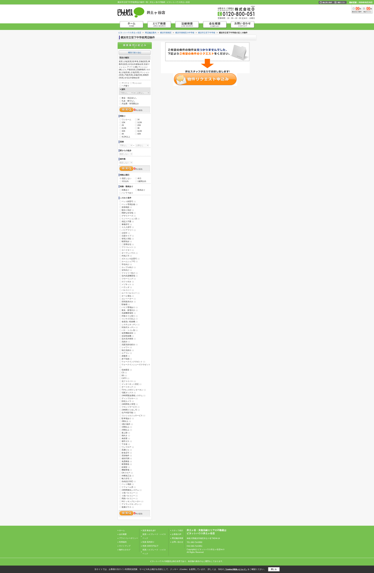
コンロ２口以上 (129, 319)
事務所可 (127, 224)
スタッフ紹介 (177, 530)
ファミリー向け (129, 273)
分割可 (126, 233)
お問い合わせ (177, 542)
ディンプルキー (129, 398)
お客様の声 (176, 534)
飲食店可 (127, 453)
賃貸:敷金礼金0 (148, 530)
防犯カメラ (128, 401)
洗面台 (126, 342)
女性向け (127, 270)
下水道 (126, 444)
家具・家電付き (129, 310)
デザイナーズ (129, 216)
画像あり (125, 190)
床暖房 (126, 356)
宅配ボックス (129, 392)
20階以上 (127, 430)
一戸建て (125, 86)
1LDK (139, 122)
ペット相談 (128, 484)
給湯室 (126, 467)
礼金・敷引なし (128, 101)
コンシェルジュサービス (133, 415)
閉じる (274, 569)
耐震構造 (127, 464)
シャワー (127, 347)
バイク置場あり (129, 307)
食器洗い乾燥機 (129, 322)
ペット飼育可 (129, 201)
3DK (123, 131)
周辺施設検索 (177, 538)
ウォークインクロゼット (133, 362)
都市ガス (127, 441)
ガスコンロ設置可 (130, 259)
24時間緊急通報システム (133, 395)
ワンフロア (128, 447)
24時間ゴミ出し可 (131, 410)
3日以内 (125, 181)
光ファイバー (129, 381)
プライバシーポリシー (128, 538)
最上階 (126, 433)
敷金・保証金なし (129, 98)
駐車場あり (128, 418)
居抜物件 (127, 455)
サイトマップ (124, 546)
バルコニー (128, 290)
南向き (126, 435)
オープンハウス (129, 253)
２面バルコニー (129, 493)
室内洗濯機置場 (129, 276)
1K (138, 119)
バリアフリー (129, 230)
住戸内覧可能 (129, 412)
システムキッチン (130, 324)
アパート (125, 83)
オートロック (129, 387)
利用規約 (123, 542)
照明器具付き (129, 302)
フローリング (129, 279)
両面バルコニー (129, 498)
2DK (139, 125)
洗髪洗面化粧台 (129, 344)
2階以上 (126, 421)
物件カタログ (124, 550)
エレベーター (129, 299)
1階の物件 (127, 424)
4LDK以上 (126, 137)
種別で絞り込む (134, 52)
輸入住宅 (127, 478)
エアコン (127, 353)
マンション (137, 83)
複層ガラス (128, 507)
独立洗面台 (128, 350)
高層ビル (127, 450)
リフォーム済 (129, 487)
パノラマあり (127, 193)
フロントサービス (130, 407)
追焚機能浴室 (129, 333)
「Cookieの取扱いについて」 (235, 569)
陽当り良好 (128, 210)
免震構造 (127, 461)
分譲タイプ (128, 236)
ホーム (122, 530)
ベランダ (127, 287)
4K (123, 134)
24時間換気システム (131, 490)
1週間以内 (141, 181)
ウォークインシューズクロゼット (135, 365)
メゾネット (128, 284)
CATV (125, 378)
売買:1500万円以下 (150, 546)
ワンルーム (126, 119)
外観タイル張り (129, 316)
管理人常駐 (128, 239)
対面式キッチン (129, 327)
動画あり (141, 190)
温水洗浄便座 (129, 339)
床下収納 (127, 359)
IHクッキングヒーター (132, 501)
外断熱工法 (128, 476)
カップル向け (129, 267)
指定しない (126, 178)
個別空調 (127, 458)
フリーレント (129, 247)
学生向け (127, 264)
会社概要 (123, 534)
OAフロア (127, 473)
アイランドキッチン (131, 504)
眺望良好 (127, 241)
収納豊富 (127, 370)
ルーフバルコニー (130, 293)
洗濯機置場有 (129, 313)
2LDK (124, 128)
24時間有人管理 (130, 404)
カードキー (128, 250)
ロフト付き (128, 282)
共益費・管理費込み (130, 104)
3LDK (139, 131)
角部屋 (126, 438)
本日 (139, 178)
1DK (123, 122)
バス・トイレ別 (129, 330)
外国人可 (127, 256)
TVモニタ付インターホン (134, 390)
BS (124, 375)
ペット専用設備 (129, 204)
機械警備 (127, 470)
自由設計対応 (129, 481)
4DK (139, 134)
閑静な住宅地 (129, 213)
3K (138, 128)
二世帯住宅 (128, 244)
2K (123, 125)
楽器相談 (127, 207)
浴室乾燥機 (128, 336)
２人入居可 (128, 227)
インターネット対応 (131, 384)
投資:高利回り (148, 542)
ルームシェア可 (129, 261)
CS (124, 372)
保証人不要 (128, 221)
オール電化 (128, 296)
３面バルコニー (129, 496)
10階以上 (127, 427)
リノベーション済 (130, 219)
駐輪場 (126, 304)
